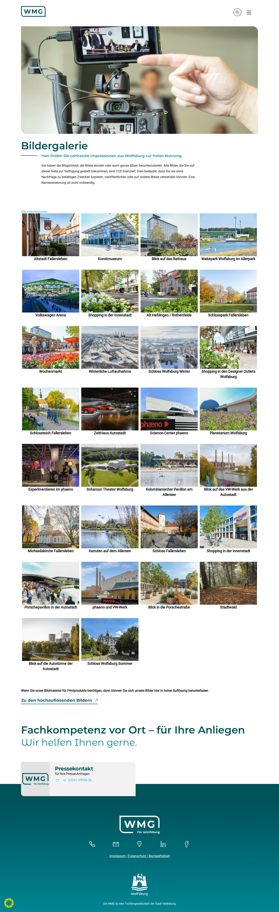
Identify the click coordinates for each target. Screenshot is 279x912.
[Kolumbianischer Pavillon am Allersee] (169, 465)
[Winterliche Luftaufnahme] (109, 347)
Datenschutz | (138, 856)
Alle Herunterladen (34, 212)
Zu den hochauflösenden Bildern (56, 700)
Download (75, 249)
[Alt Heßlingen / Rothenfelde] (169, 291)
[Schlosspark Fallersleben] (228, 291)
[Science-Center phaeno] (169, 409)
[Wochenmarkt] (50, 347)
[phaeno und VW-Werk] (109, 583)
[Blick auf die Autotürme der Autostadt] (50, 639)
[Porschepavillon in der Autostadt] (50, 583)
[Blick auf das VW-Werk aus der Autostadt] (228, 465)
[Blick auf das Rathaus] (169, 234)
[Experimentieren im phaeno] (50, 465)
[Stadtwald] (228, 583)
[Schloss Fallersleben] (169, 526)
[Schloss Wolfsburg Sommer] (109, 639)
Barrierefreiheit (159, 856)
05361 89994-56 (80, 780)
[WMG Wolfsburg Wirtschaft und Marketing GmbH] (33, 15)
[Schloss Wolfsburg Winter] (169, 347)
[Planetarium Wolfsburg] (228, 409)
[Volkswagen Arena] (50, 291)
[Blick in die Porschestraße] (169, 583)
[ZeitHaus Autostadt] (109, 409)
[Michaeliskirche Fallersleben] (50, 526)
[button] (9, 903)
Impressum (117, 856)
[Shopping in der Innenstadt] (109, 291)
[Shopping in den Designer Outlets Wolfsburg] (228, 347)
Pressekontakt (74, 768)
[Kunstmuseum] (109, 234)
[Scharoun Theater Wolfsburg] (109, 465)
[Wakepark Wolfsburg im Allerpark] (228, 234)
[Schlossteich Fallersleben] (50, 409)
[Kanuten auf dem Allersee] (109, 526)
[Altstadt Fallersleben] (50, 234)
